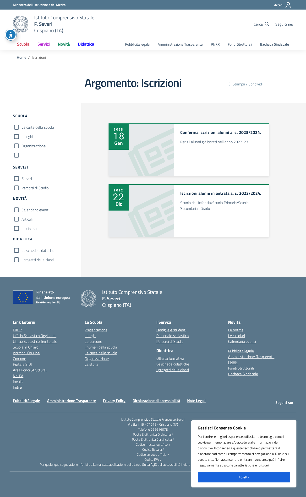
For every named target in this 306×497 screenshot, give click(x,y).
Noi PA (18, 376)
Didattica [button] (86, 44)
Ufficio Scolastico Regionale (34, 335)
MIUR (17, 330)
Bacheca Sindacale (274, 44)
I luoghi (27, 136)
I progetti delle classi (38, 260)
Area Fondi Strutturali (30, 370)
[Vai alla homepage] (20, 24)
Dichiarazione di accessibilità (156, 400)
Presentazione (96, 330)
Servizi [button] (44, 44)
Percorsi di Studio (35, 188)
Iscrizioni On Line (26, 353)
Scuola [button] (23, 44)
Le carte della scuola (38, 127)
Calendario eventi (35, 210)
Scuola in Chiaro (25, 347)
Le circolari (30, 228)
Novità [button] (64, 44)
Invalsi (18, 381)
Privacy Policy (114, 400)
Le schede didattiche (38, 250)
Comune (19, 358)
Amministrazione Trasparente (180, 44)
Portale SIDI (22, 364)
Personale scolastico (172, 335)
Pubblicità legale (137, 44)
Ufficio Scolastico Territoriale (35, 341)
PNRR (215, 44)
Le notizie (235, 330)
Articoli (27, 219)
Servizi (27, 178)
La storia (91, 364)
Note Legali (196, 400)
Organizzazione (34, 146)
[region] (243, 453)
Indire (17, 387)
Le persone (93, 341)
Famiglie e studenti (171, 330)
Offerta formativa (170, 358)
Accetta (244, 477)
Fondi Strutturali (240, 44)
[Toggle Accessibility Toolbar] (10, 34)
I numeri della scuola (101, 347)
